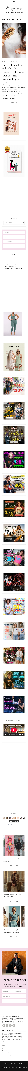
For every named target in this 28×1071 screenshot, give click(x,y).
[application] (14, 730)
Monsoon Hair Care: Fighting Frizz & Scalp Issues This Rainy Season (14, 1019)
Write (7, 1063)
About (21, 1063)
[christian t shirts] (14, 394)
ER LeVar (4, 1036)
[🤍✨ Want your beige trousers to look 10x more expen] (7, 818)
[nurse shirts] (14, 639)
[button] (14, 2)
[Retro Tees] (14, 517)
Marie (3, 1039)
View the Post (14, 865)
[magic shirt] (14, 713)
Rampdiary (14, 9)
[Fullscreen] (22, 734)
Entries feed (5, 1051)
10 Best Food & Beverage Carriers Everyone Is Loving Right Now (12, 1037)
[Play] (5, 734)
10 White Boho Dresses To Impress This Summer (12, 1034)
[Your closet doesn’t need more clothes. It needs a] (4, 818)
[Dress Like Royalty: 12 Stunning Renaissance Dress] (23, 818)
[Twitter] (7, 1025)
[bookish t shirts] (14, 443)
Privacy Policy (14, 1065)
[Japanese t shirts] (14, 419)
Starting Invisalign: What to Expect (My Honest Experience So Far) (13, 1022)
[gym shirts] (14, 541)
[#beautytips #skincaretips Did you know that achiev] (18, 818)
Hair (7, 61)
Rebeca (4, 1033)
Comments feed (6, 1053)
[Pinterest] (10, 1025)
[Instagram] (13, 1025)
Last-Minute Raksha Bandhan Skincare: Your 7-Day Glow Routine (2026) (13, 1015)
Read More (14, 102)
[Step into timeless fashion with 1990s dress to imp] (21, 818)
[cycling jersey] (14, 492)
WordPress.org (6, 1055)
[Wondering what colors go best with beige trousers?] (13, 818)
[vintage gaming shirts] (14, 590)
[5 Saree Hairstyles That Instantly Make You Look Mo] (15, 818)
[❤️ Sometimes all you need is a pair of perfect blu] (10, 818)
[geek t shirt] (14, 688)
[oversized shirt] (14, 664)
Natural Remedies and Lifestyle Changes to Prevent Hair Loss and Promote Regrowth (13, 72)
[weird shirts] (14, 468)
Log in (4, 1048)
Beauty (3, 61)
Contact (13, 1063)
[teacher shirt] (14, 615)
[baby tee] (14, 566)
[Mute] (20, 734)
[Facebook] (3, 1025)
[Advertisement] (14, 198)
